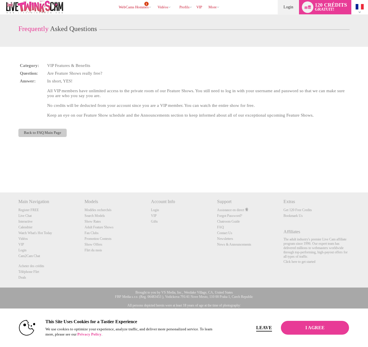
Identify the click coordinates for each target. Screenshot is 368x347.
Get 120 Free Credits (297, 210)
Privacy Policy (89, 334)
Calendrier (25, 227)
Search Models (95, 216)
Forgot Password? (229, 216)
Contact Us (224, 233)
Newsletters (225, 239)
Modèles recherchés (98, 210)
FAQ (220, 227)
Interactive (25, 221)
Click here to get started (299, 262)
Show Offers (93, 244)
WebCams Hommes (134, 6)
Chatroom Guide (228, 221)
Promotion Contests (98, 239)
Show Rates (93, 221)
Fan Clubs (92, 233)
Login (288, 7)
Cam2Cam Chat (29, 256)
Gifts (154, 221)
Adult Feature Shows (99, 227)
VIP (199, 7)
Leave (264, 327)
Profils (184, 7)
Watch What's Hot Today (35, 233)
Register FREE (28, 210)
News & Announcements (234, 244)
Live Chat (25, 216)
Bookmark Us (293, 216)
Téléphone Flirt (28, 272)
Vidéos (163, 7)
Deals (22, 277)
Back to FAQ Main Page (42, 133)
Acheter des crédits (31, 266)
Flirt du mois (93, 250)
